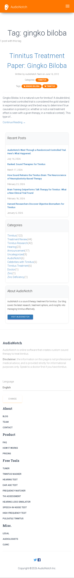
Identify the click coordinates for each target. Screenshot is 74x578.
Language (8, 381)
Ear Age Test (10, 485)
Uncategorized (17, 254)
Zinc (11, 273)
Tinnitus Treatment (19, 265)
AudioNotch (18, 7)
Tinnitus (42, 80)
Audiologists (10, 539)
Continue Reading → (14, 122)
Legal (6, 533)
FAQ (5, 442)
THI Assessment (12, 496)
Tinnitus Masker (12, 474)
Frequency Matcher (14, 490)
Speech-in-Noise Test (15, 507)
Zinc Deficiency (17, 277)
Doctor (12, 269)
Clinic (6, 544)
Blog (5, 416)
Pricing (7, 453)
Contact (8, 427)
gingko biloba (32, 86)
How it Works (10, 448)
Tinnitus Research (20, 243)
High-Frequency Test (14, 513)
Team (6, 422)
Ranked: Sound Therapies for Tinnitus (26, 164)
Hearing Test (10, 479)
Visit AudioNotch (20, 317)
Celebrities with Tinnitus (22, 262)
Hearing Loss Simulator (17, 502)
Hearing (14, 246)
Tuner (6, 468)
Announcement (18, 250)
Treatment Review (19, 239)
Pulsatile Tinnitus (13, 518)
